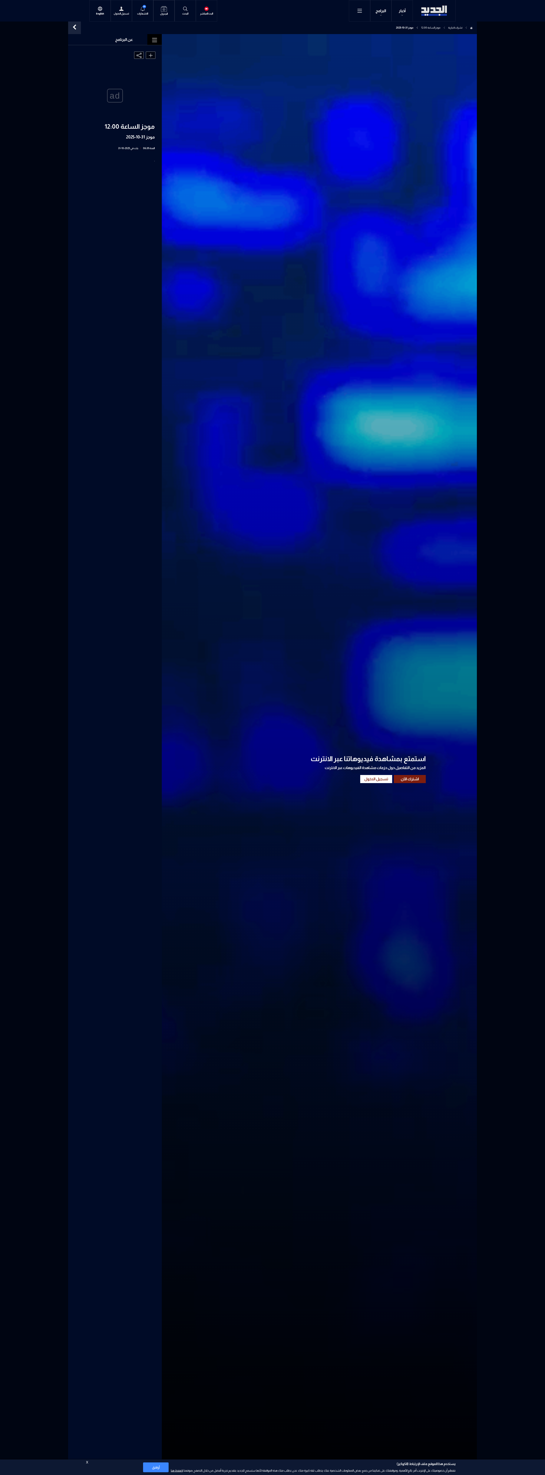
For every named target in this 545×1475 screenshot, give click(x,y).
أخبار (402, 11)
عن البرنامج (124, 39)
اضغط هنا (177, 1470)
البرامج (381, 11)
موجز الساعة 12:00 (430, 27)
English (100, 14)
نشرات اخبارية (455, 27)
